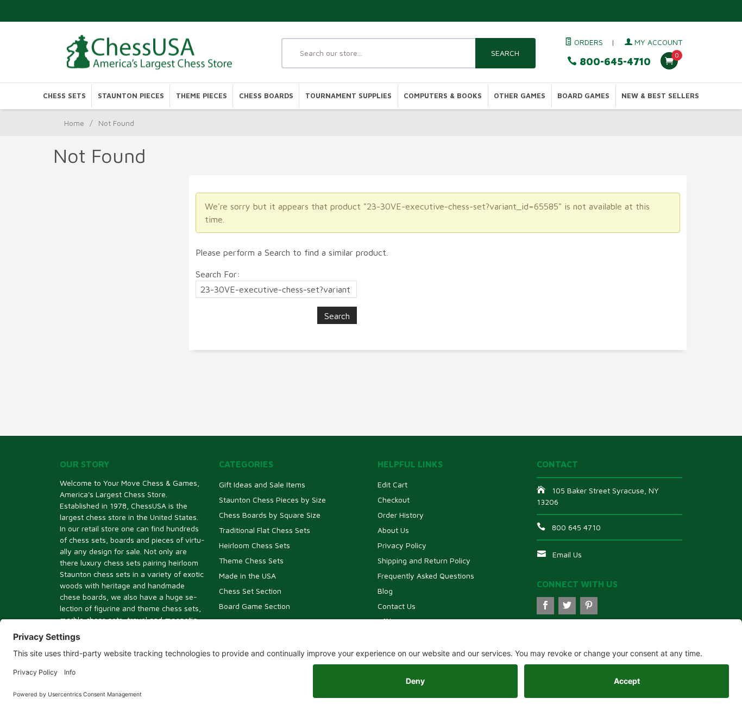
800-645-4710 (614, 61)
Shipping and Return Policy (424, 560)
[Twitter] (567, 605)
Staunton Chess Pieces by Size (272, 499)
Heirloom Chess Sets (254, 545)
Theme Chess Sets (251, 560)
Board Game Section (254, 606)
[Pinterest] (589, 605)
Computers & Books (443, 96)
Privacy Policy (402, 545)
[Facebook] (545, 605)
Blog (385, 590)
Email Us (567, 554)
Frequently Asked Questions (426, 575)
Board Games (583, 96)
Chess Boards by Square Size (269, 514)
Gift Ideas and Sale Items (262, 484)
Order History (401, 514)
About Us (393, 530)
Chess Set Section (250, 590)
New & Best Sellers (660, 96)
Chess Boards (266, 96)
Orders (587, 42)
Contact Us (397, 606)
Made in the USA (247, 575)
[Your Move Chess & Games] (159, 52)
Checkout (394, 499)
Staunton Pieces (131, 96)
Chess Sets (64, 96)
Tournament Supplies (348, 96)
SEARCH (505, 53)
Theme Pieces (201, 96)
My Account (657, 42)
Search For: (218, 274)
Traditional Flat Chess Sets (264, 530)
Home (74, 123)
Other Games (519, 96)
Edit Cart (392, 484)
